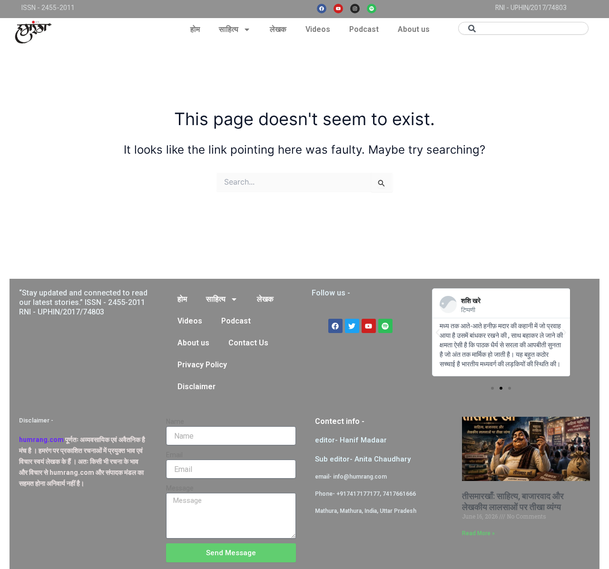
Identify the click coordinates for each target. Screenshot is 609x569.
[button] (437, 332)
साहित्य (228, 29)
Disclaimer (196, 386)
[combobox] (523, 28)
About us (414, 29)
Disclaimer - (36, 420)
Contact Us (248, 342)
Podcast (364, 29)
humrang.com (41, 439)
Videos (317, 29)
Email (174, 455)
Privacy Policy (202, 364)
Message (180, 488)
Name (175, 421)
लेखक (278, 29)
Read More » (478, 533)
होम (195, 29)
